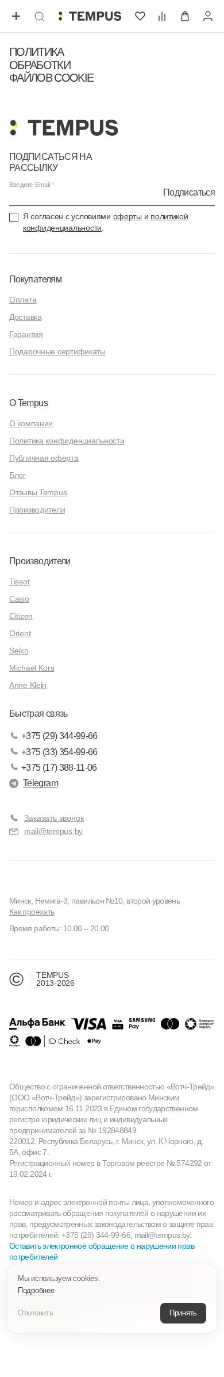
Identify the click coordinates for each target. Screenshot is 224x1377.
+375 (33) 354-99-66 (59, 752)
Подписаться (189, 192)
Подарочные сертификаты (57, 351)
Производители (37, 509)
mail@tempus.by (53, 831)
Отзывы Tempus (38, 492)
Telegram (40, 783)
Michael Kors (32, 667)
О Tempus (28, 403)
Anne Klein (28, 685)
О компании (31, 423)
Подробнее (36, 1290)
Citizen (21, 616)
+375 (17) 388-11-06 (59, 767)
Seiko (19, 650)
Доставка (25, 317)
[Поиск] (39, 16)
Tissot (19, 581)
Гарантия (26, 334)
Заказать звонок (54, 818)
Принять (183, 1313)
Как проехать (31, 911)
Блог (17, 475)
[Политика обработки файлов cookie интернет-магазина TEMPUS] (89, 16)
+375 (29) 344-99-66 (59, 736)
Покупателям (35, 279)
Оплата (22, 299)
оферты (127, 216)
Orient (19, 633)
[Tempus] (63, 128)
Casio (19, 598)
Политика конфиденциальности (66, 440)
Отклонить (35, 1313)
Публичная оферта (44, 457)
